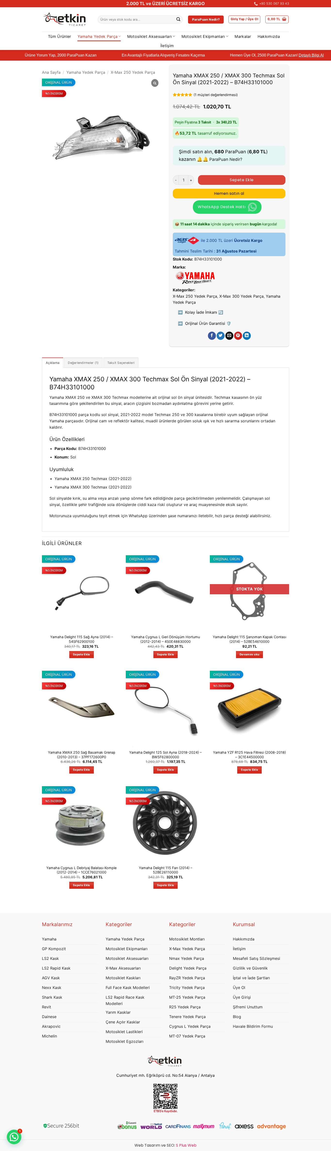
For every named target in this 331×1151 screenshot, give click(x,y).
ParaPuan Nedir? (225, 159)
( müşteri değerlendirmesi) (216, 95)
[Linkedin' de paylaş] (247, 336)
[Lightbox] (154, 83)
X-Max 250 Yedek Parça (133, 72)
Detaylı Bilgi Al (276, 55)
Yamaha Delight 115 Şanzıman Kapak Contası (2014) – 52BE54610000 (249, 639)
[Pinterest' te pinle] (238, 336)
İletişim (167, 45)
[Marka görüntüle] (195, 277)
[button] (244, 19)
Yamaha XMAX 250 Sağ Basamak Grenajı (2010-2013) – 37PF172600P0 (81, 754)
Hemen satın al (229, 193)
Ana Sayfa (51, 72)
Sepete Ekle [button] (81, 654)
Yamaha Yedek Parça (98, 36)
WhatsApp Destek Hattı (221, 207)
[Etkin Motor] (66, 19)
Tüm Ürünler (59, 36)
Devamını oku (249, 654)
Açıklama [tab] (52, 363)
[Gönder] (178, 20)
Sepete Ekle (241, 180)
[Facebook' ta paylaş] (212, 336)
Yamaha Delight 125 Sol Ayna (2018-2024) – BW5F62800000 (165, 754)
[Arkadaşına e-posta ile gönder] (229, 336)
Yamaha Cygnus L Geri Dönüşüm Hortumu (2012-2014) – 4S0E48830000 (165, 639)
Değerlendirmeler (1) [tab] (83, 363)
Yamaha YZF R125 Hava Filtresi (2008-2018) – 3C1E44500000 (249, 754)
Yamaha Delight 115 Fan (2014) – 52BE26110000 (165, 870)
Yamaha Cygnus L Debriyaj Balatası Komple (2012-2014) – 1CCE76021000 (81, 870)
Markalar (243, 36)
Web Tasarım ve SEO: (165, 1145)
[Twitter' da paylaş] (221, 336)
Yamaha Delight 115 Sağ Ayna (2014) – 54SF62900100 (81, 639)
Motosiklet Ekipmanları (203, 36)
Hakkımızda (269, 36)
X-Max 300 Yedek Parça (241, 296)
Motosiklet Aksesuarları (149, 36)
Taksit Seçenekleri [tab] (121, 363)
